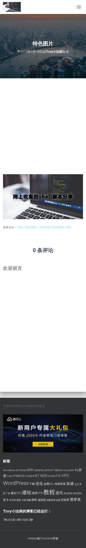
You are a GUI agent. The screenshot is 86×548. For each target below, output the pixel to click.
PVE (58, 475)
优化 (39, 483)
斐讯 (59, 493)
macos (19, 475)
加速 (70, 483)
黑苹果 (75, 500)
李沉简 (12, 500)
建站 (26, 492)
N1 (37, 476)
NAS (43, 476)
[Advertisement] (43, 123)
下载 (32, 483)
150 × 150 (23, 227)
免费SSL (49, 483)
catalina (39, 470)
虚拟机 (42, 499)
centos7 (49, 470)
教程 (49, 492)
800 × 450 (65, 227)
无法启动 (67, 493)
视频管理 (51, 500)
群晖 (34, 499)
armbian (21, 470)
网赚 (28, 500)
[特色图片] (43, 196)
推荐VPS (37, 493)
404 (5, 470)
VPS (65, 475)
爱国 (18, 500)
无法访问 (77, 493)
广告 (8, 493)
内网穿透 (60, 483)
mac (9, 475)
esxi (71, 470)
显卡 (6, 499)
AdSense (11, 470)
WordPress (16, 483)
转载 (58, 500)
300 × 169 (37, 227)
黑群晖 (65, 499)
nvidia (51, 475)
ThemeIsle (46, 538)
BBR (30, 470)
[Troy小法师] (13, 7)
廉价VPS (16, 493)
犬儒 (23, 500)
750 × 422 (51, 227)
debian (59, 470)
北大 (76, 484)
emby (66, 470)
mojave (29, 475)
